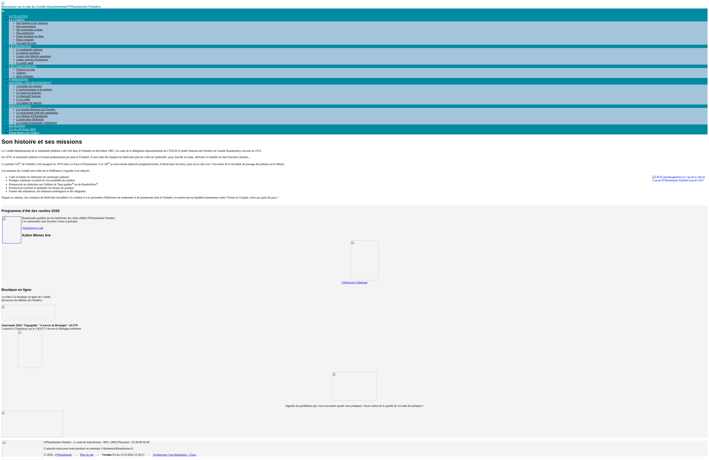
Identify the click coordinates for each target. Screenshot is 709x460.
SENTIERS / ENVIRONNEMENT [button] (30, 82)
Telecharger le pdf (32, 228)
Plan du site (87, 454)
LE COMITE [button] (17, 19)
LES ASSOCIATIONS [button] (22, 66)
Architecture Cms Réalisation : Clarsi (174, 454)
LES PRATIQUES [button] (20, 46)
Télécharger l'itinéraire (355, 282)
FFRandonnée (63, 454)
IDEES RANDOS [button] (20, 106)
